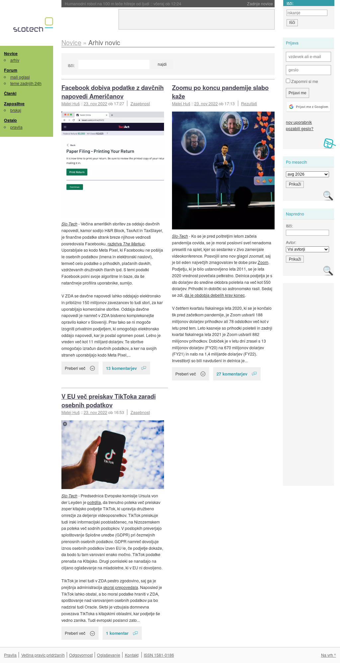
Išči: (71, 65)
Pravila (10, 655)
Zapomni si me (304, 81)
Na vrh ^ (328, 655)
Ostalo (10, 120)
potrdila (94, 502)
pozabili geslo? (299, 128)
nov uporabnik (299, 122)
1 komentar (117, 633)
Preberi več (75, 368)
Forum (10, 70)
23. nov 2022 (95, 103)
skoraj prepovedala (120, 587)
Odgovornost (81, 655)
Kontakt (131, 655)
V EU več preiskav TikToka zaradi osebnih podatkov (108, 400)
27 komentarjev (231, 374)
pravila (16, 127)
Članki (10, 93)
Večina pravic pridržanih (43, 655)
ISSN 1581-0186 (159, 655)
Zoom (263, 262)
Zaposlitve (14, 104)
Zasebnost (140, 103)
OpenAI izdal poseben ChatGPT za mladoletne (123, 3)
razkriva (126, 243)
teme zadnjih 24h (26, 83)
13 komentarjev (121, 368)
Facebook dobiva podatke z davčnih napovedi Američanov (112, 92)
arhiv (14, 60)
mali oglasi (20, 77)
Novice (11, 53)
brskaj (15, 110)
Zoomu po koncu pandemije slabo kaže (220, 92)
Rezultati (249, 103)
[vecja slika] (112, 164)
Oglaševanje (108, 655)
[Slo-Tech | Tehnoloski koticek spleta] (34, 26)
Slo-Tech (69, 223)
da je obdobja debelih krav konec (215, 295)
